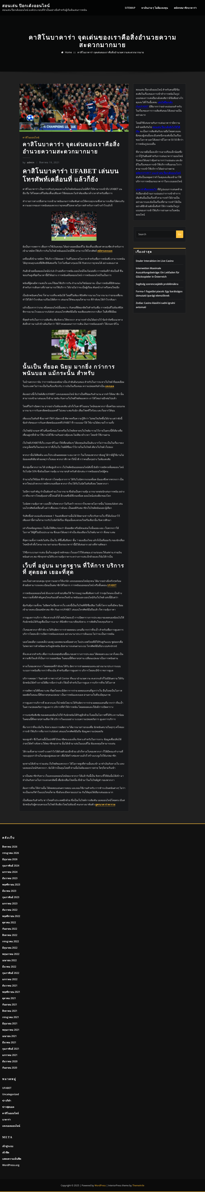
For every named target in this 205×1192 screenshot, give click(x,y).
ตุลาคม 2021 (9, 998)
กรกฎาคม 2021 (10, 1017)
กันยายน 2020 (9, 1067)
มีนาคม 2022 (9, 966)
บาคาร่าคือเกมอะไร (146, 189)
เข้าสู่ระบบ (7, 1146)
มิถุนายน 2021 (9, 1023)
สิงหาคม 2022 (9, 935)
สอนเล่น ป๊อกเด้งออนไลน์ (26, 6)
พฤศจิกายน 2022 (11, 916)
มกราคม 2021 (9, 1055)
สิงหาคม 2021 (9, 1010)
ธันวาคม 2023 (9, 878)
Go (179, 234)
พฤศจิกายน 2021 (11, 992)
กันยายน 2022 (9, 928)
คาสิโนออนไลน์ (31, 137)
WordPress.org (10, 1165)
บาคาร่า (6, 1119)
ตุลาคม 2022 (9, 922)
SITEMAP (130, 7)
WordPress (100, 1185)
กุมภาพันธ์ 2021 (10, 1048)
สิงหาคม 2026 (9, 846)
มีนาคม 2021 (9, 1042)
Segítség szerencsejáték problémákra (157, 284)
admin (28, 162)
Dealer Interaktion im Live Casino (155, 261)
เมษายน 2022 (9, 960)
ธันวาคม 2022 (9, 909)
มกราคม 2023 (9, 903)
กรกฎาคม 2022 (10, 941)
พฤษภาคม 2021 (10, 1029)
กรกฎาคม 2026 (10, 853)
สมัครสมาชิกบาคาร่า (185, 7)
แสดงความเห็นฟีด (11, 1158)
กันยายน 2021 (9, 1004)
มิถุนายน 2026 (9, 859)
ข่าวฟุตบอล (8, 1107)
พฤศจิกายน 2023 (11, 884)
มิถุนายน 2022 (9, 947)
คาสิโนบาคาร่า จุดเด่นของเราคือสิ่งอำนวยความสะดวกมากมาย (110, 52)
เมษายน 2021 (9, 1036)
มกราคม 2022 (9, 979)
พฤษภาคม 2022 (10, 954)
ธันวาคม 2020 (9, 1061)
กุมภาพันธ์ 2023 (10, 897)
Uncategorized (10, 1094)
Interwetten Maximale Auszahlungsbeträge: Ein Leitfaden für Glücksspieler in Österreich (157, 272)
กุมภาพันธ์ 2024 (10, 865)
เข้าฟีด (5, 1152)
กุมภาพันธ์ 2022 (10, 973)
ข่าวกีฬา (6, 1100)
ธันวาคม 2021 (9, 985)
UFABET (6, 1088)
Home (68, 52)
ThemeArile (138, 1185)
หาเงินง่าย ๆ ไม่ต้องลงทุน (154, 7)
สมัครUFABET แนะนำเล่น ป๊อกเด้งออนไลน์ (158, 173)
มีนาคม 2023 (9, 890)
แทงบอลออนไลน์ (11, 1125)
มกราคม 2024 (9, 872)
